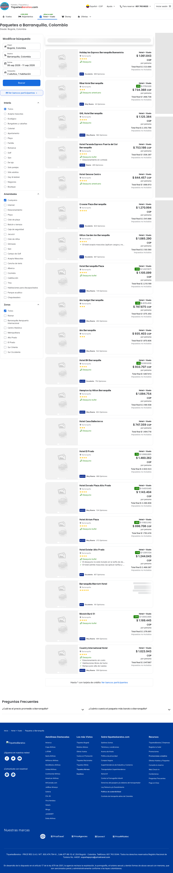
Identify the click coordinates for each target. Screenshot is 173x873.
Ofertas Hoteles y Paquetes (159, 761)
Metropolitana (14, 332)
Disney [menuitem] (68, 16)
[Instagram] (19, 758)
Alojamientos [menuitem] (27, 16)
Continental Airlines (52, 774)
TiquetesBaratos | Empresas (159, 743)
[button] (21, 103)
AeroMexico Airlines (52, 765)
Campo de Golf (14, 253)
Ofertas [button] (84, 16)
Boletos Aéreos (82, 747)
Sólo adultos (13, 172)
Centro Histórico (15, 328)
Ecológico (12, 119)
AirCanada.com (51, 783)
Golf (9, 153)
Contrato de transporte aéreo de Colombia (117, 796)
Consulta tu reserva (156, 765)
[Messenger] (7, 775)
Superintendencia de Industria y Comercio (117, 765)
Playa (10, 138)
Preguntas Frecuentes (157, 778)
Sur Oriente (13, 347)
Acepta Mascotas (15, 258)
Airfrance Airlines (51, 760)
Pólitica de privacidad (109, 756)
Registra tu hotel (155, 747)
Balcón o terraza (15, 224)
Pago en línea (154, 783)
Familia (11, 143)
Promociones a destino (158, 756)
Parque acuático (15, 292)
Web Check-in (154, 769)
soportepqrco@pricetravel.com (95, 857)
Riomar (11, 315)
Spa (9, 157)
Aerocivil (104, 774)
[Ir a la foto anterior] (50, 63)
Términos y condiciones (110, 747)
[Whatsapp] (13, 775)
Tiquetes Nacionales (84, 760)
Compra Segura (107, 760)
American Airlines (52, 778)
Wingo (47, 809)
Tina (9, 283)
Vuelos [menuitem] (9, 16)
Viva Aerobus (50, 801)
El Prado (11, 342)
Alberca (11, 268)
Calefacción (13, 278)
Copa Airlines (50, 747)
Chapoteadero (14, 297)
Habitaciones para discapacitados (23, 287)
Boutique (12, 187)
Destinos (80, 774)
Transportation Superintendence (113, 769)
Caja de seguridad (16, 229)
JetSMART (49, 814)
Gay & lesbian (14, 177)
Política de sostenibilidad (111, 792)
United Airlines (50, 769)
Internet (11, 205)
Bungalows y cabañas (17, 123)
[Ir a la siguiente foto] (73, 63)
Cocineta (12, 273)
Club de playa (14, 219)
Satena (48, 792)
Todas (10, 311)
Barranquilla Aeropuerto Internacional (18, 321)
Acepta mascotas (15, 114)
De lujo (11, 162)
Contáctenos (154, 774)
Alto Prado (12, 337)
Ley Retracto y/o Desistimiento (112, 787)
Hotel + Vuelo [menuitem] (49, 16)
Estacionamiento (15, 210)
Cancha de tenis (15, 263)
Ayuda (109, 6)
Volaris (47, 805)
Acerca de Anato (107, 751)
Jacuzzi (11, 234)
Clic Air (48, 796)
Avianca (48, 743)
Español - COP (96, 6)
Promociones (154, 751)
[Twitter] (13, 758)
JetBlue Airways (51, 787)
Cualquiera (12, 200)
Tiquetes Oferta (82, 765)
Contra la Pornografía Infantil (112, 778)
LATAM (48, 751)
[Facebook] (7, 758)
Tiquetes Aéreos (83, 769)
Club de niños (14, 239)
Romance (12, 148)
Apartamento (13, 133)
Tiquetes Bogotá (83, 743)
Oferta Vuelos (82, 751)
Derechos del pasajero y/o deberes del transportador (120, 783)
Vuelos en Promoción (85, 756)
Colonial (11, 128)
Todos (10, 109)
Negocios (12, 182)
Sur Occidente (14, 352)
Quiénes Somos (107, 743)
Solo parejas (13, 167)
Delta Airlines (50, 818)
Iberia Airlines (50, 756)
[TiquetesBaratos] (4, 6)
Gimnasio (12, 244)
